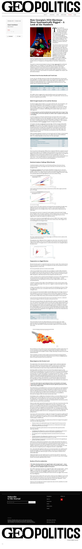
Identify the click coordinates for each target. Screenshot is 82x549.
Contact (74, 14)
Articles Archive (63, 14)
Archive (57, 14)
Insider (38, 204)
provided (44, 121)
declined (54, 54)
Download (10, 36)
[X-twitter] (62, 499)
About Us (45, 14)
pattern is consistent (36, 169)
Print (19, 36)
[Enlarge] (31, 92)
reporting (32, 125)
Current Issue (52, 14)
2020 (53, 58)
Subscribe (70, 14)
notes (63, 57)
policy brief (57, 64)
